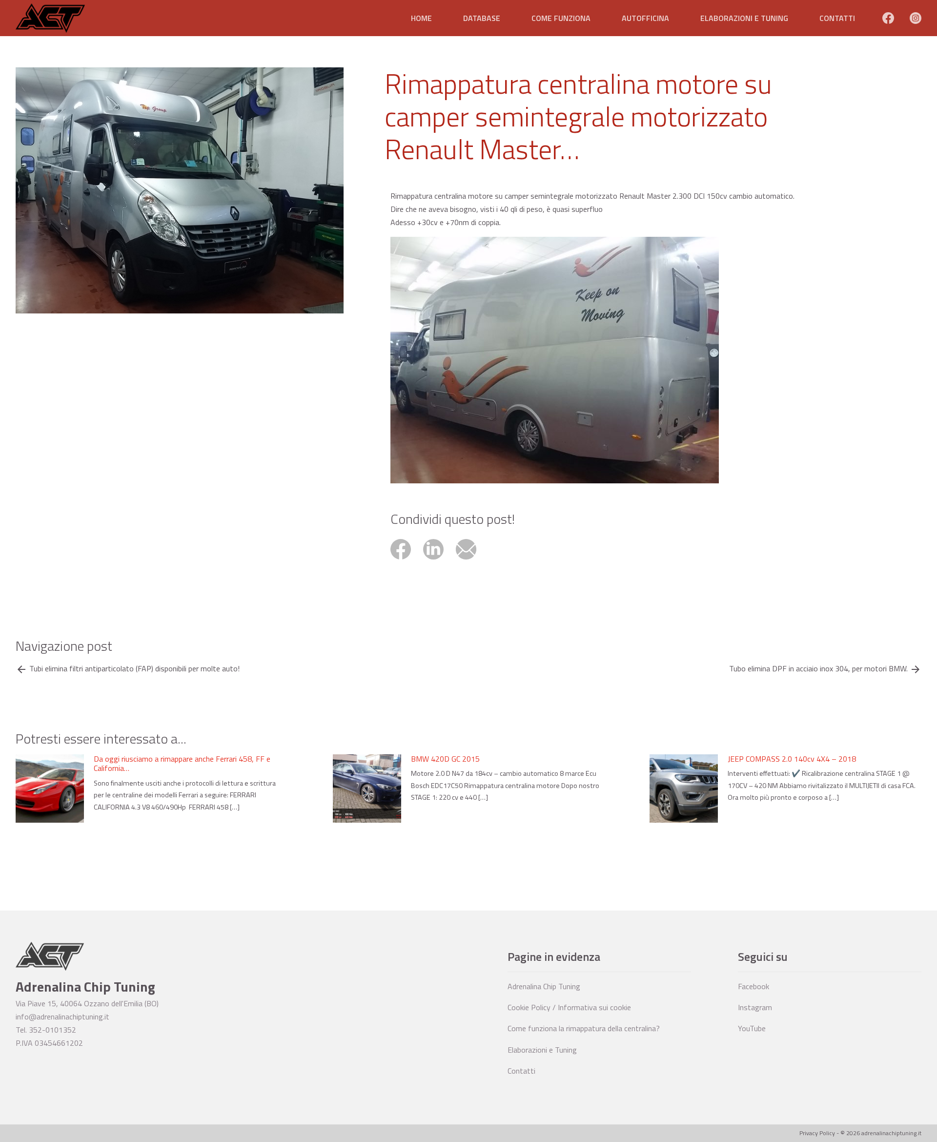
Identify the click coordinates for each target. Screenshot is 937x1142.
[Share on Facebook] (406, 560)
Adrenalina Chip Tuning (544, 986)
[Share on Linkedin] (439, 560)
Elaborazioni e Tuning (744, 18)
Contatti (837, 18)
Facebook (753, 986)
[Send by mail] (471, 560)
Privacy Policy (817, 1133)
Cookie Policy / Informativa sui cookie (569, 1007)
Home (421, 18)
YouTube (752, 1028)
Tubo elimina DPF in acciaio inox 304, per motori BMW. (818, 668)
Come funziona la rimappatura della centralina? (584, 1028)
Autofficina (645, 18)
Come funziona (561, 18)
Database (481, 18)
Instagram (755, 1007)
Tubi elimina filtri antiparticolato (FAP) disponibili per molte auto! (134, 668)
